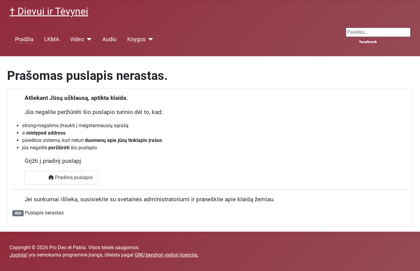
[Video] (88, 39)
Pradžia (24, 39)
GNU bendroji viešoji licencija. (167, 255)
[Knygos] (149, 39)
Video (77, 39)
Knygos (136, 39)
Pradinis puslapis (73, 177)
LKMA (51, 39)
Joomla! (18, 255)
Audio (109, 39)
